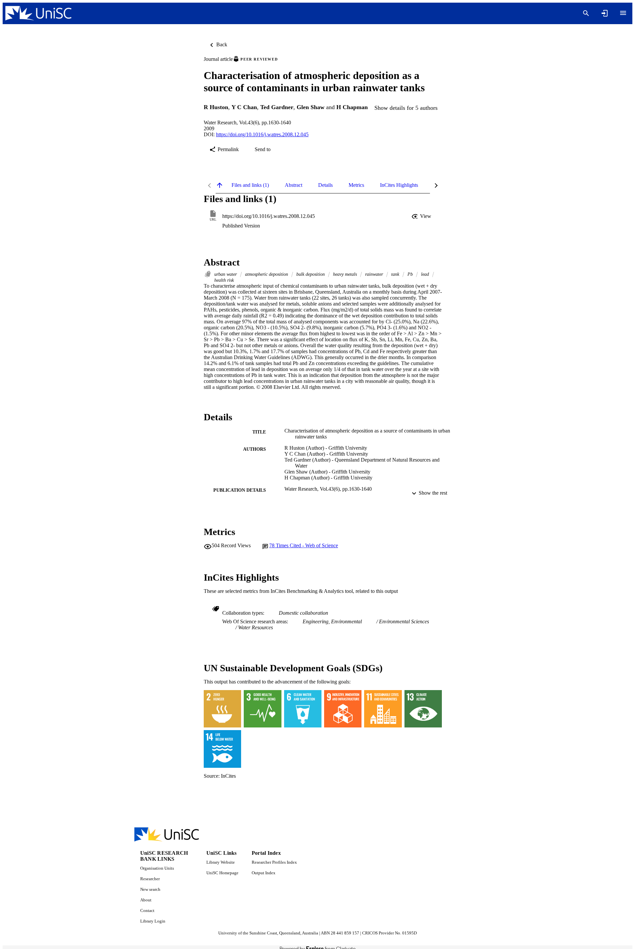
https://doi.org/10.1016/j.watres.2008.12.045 (262, 134)
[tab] (250, 185)
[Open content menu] (623, 13)
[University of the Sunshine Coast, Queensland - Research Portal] (38, 13)
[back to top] (220, 185)
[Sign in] (604, 13)
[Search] (586, 13)
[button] (422, 216)
